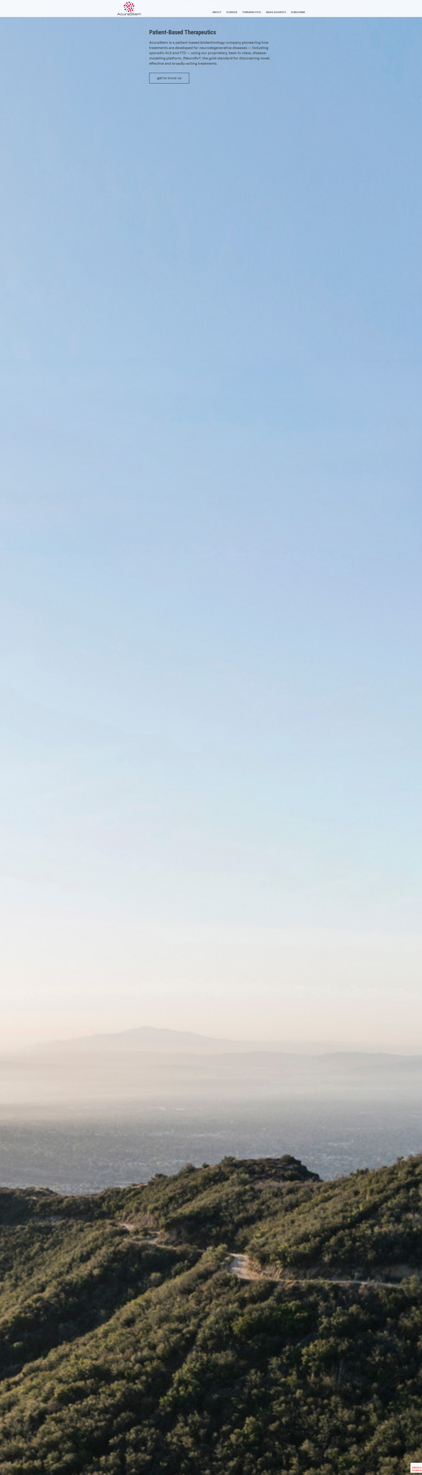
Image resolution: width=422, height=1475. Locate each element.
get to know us (169, 78)
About (216, 12)
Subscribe (298, 12)
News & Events (276, 12)
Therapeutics (251, 12)
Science (231, 12)
